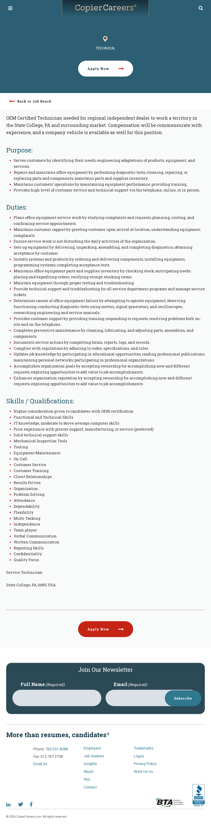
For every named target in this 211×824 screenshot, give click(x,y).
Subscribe (183, 698)
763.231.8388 (57, 749)
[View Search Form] (201, 8)
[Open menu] (10, 8)
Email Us (40, 764)
